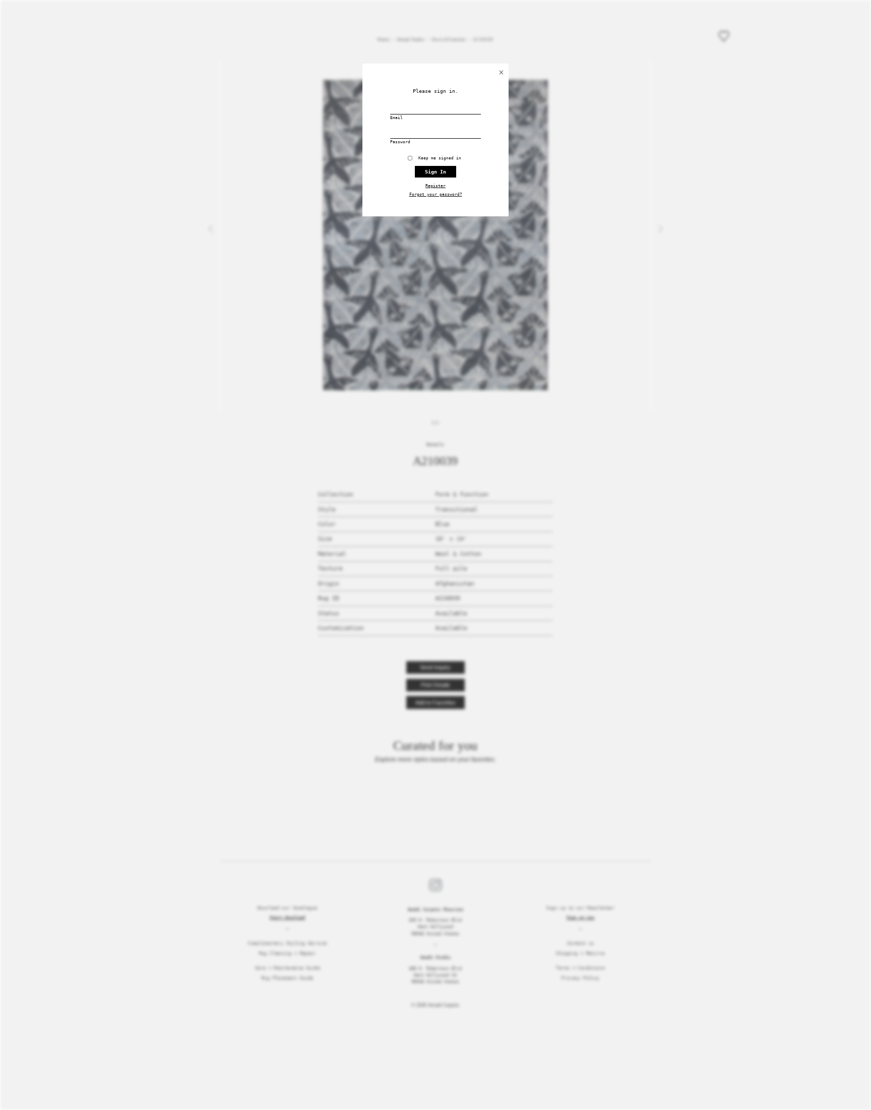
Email (396, 117)
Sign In (435, 171)
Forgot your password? (435, 194)
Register (435, 186)
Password (400, 142)
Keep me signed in (442, 158)
